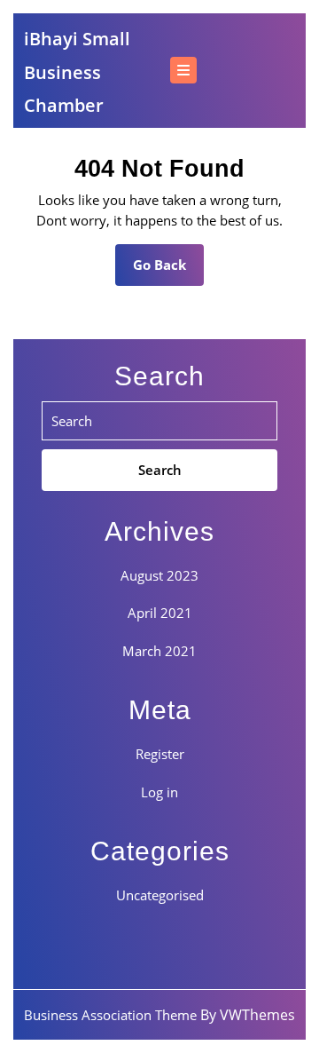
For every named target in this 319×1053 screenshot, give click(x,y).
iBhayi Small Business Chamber (77, 72)
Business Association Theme (110, 1015)
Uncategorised (160, 895)
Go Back (168, 270)
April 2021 (160, 613)
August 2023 (159, 575)
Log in (159, 792)
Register (160, 754)
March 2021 (159, 651)
